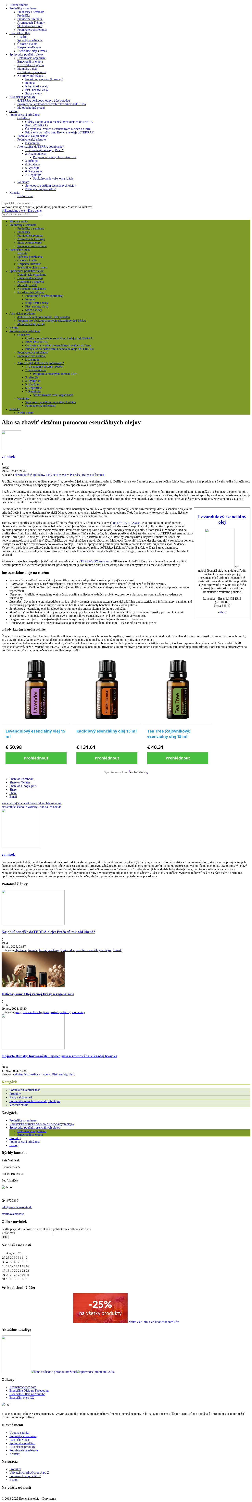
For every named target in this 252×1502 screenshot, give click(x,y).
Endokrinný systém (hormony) (44, 79)
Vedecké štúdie (18, 1105)
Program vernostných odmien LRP (54, 157)
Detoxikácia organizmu (31, 58)
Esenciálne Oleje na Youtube (27, 1394)
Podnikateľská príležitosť (25, 1476)
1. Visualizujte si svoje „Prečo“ (44, 150)
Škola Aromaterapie (29, 26)
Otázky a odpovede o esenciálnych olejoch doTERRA (59, 121)
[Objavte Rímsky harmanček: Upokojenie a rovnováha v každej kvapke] (33, 1048)
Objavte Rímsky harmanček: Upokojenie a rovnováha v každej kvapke (59, 1056)
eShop (222, 612)
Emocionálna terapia (30, 61)
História (22, 36)
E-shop (13, 1145)
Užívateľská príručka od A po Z (29, 1472)
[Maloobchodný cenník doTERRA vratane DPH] (16, 1371)
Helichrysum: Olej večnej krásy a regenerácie (38, 994)
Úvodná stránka (19, 1432)
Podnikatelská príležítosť (32, 136)
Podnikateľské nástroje (31, 139)
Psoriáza (75, 474)
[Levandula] (219, 567)
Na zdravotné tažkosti (30, 75)
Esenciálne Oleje (19, 33)
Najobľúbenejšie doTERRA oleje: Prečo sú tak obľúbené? (48, 932)
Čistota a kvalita (27, 43)
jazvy (18, 1012)
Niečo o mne (25, 196)
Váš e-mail (8, 1232)
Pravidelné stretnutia (30, 19)
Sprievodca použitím (22, 1443)
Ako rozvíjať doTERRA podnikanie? (40, 146)
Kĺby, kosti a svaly (36, 86)
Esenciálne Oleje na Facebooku (29, 1390)
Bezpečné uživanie (29, 47)
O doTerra (23, 118)
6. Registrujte (33, 171)
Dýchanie (21, 950)
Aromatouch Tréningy (31, 22)
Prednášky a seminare (22, 8)
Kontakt (14, 192)
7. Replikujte (33, 175)
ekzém (19, 474)
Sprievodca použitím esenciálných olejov (50, 185)
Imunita (30, 82)
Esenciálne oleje (19, 1439)
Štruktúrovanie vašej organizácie (53, 178)
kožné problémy (34, 474)
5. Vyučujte (32, 167)
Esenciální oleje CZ (21, 1397)
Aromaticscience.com (22, 1387)
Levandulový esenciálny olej (222, 519)
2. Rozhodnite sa (35, 153)
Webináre (23, 182)
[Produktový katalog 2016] (95, 1371)
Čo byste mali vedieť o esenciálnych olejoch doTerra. (58, 129)
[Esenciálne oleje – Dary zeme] (22, 210)
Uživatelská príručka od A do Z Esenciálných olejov (41, 1124)
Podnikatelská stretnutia (32, 29)
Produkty (15, 1093)
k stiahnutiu (32, 143)
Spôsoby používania (30, 40)
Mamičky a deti (27, 68)
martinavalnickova (13, 1214)
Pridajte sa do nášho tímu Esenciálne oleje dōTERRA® (59, 132)
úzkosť (117, 950)
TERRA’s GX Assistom (95, 561)
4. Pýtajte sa (32, 164)
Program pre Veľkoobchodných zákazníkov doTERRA (51, 104)
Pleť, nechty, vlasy (36, 90)
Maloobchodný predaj (31, 107)
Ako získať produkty (22, 97)
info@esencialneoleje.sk (17, 1207)
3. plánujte (31, 160)
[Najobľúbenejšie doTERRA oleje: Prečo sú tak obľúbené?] (33, 924)
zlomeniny (78, 1012)
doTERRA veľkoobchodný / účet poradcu (43, 100)
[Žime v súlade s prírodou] (53, 1371)
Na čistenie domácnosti (31, 72)
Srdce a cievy (33, 93)
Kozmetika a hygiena (30, 65)
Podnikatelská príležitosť (24, 114)
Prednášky (23, 15)
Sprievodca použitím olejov (26, 54)
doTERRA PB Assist (126, 522)
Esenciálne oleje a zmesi (32, 51)
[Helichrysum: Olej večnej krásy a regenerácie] (33, 986)
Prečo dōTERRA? (36, 125)
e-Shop (13, 111)
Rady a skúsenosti (93, 474)
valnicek (8, 457)
